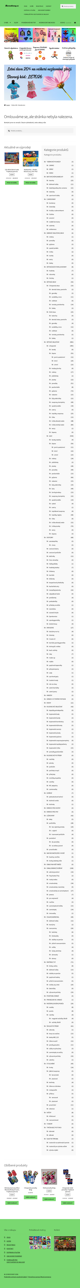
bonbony (52, 203)
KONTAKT (48, 6)
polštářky (52, 823)
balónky (54, 932)
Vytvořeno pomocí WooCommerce (39, 1277)
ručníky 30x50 (56, 1022)
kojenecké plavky (54, 733)
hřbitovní (52, 1116)
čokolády (52, 207)
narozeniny (53, 928)
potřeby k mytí (54, 770)
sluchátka (52, 609)
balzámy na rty (54, 631)
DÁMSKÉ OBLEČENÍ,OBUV (55, 233)
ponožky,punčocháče (56, 752)
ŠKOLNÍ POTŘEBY (53, 1026)
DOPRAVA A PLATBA (29, 10)
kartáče (51, 575)
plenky (51, 763)
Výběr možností (12, 1203)
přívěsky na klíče (54, 605)
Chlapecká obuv (54, 286)
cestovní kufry (54, 549)
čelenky (51, 635)
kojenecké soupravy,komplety (59, 740)
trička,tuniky (56, 526)
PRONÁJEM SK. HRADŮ (54, 1000)
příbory (51, 1094)
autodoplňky (53, 541)
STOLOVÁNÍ (51, 1064)
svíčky (54, 947)
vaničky (51, 782)
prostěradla (53, 849)
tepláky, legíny (56, 515)
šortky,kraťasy (56, 492)
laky (50, 654)
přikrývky (52, 774)
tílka (53, 417)
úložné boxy (53, 624)
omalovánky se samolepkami (59, 891)
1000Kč (51, 165)
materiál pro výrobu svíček (58, 1146)
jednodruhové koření (56, 797)
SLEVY (16, 23)
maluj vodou (53, 879)
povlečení (52, 838)
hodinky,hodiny (54, 567)
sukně (54, 504)
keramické (55, 1075)
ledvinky (52, 192)
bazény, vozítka (54, 857)
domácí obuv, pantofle (59, 289)
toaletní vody (53, 680)
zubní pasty (53, 692)
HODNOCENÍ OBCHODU (47, 23)
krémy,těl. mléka (54, 646)
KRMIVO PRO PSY (52, 812)
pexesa (51, 895)
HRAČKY (49, 695)
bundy (54, 349)
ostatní (51, 218)
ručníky (51, 1015)
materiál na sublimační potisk (59, 1143)
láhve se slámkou (55, 1086)
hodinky (51, 271)
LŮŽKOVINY (50, 816)
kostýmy (52, 925)
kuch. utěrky (53, 650)
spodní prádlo (53, 248)
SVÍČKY (49, 1112)
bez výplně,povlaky (58, 827)
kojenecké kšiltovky (55, 725)
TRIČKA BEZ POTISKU (54, 1127)
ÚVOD (25, 6)
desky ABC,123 (54, 1037)
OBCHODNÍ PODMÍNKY (44, 10)
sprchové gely (53, 676)
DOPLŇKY (50, 537)
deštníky (52, 556)
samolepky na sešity (56, 1052)
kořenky (52, 804)
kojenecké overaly (55, 729)
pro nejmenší (53, 898)
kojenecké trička (54, 748)
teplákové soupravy (58, 511)
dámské (51, 1131)
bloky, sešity (53, 966)
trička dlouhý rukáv (58, 421)
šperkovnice (53, 616)
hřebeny (52, 571)
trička (51, 252)
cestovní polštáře (55, 552)
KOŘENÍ (49, 793)
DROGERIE (50, 628)
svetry (54, 410)
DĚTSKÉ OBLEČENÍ (53, 342)
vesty (51, 259)
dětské (51, 1135)
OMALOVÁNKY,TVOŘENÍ (54, 868)
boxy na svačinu (54, 1034)
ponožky (52, 241)
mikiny (51, 237)
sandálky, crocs (57, 297)
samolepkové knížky (56, 906)
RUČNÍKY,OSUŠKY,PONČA (55, 1003)
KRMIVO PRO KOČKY (53, 808)
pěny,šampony (54, 669)
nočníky (51, 759)
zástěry (51, 1060)
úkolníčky (52, 988)
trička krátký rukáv (58, 425)
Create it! (52, 639)
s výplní (54, 831)
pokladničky (53, 601)
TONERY (49, 1124)
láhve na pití (53, 1041)
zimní (56, 365)
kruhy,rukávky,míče (55, 861)
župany (54, 432)
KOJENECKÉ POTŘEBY (54, 755)
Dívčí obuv (52, 312)
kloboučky (55, 936)
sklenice (52, 1109)
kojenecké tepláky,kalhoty (58, 744)
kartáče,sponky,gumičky (57, 643)
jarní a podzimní (59, 357)
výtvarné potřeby (55, 992)
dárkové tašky (53, 184)
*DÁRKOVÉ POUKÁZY (54, 162)
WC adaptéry (53, 786)
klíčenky (52, 579)
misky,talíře (53, 1090)
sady (50, 673)
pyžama (51, 244)
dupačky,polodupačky (56, 710)
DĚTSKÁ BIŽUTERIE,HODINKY (56, 267)
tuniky (51, 256)
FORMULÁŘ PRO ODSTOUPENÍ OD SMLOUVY (36, 14)
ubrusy (54, 958)
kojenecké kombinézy (56, 722)
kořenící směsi (54, 801)
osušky (51, 1007)
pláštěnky (55, 376)
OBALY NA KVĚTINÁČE (54, 864)
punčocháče (56, 387)
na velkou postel (57, 846)
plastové (55, 1079)
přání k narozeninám (59, 943)
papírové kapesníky (55, 665)
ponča (51, 1011)
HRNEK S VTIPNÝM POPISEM (56, 699)
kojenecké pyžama (55, 737)
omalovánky (53, 883)
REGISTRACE (39, 6)
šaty (53, 489)
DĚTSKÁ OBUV (51, 282)
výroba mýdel (53, 1150)
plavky (54, 380)
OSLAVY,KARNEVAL (53, 917)
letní (55, 361)
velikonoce (52, 229)
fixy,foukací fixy (54, 876)
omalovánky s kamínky (56, 887)
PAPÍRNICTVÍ (51, 962)
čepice (54, 353)
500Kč (51, 173)
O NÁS (6, 23)
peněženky (52, 598)
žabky (51, 263)
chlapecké (52, 346)
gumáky (54, 293)
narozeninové (53, 1120)
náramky (52, 274)
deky (50, 819)
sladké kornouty (54, 222)
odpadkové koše (54, 594)
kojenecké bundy (54, 718)
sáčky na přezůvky (55, 1049)
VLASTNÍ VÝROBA (52, 1139)
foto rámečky (53, 560)
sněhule (54, 301)
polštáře (52, 767)
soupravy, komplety (58, 402)
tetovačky (52, 913)
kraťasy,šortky (56, 368)
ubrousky (55, 955)
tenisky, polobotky (58, 304)
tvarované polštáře (58, 834)
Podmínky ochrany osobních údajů (15, 1277)
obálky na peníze (57, 940)
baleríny (54, 316)
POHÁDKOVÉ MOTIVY (28, 23)
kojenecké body (54, 714)
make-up (52, 658)
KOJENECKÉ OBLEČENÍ (54, 707)
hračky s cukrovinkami (56, 210)
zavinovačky (53, 789)
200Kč (51, 169)
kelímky (51, 1082)
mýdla (51, 661)
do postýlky (55, 842)
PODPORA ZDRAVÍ (53, 996)
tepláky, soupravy (57, 413)
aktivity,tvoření (54, 872)
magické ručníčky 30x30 (59, 1018)
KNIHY (49, 703)
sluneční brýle (53, 613)
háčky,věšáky (53, 564)
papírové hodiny (54, 977)
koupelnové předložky (56, 583)
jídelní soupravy (54, 1071)
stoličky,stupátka (55, 778)
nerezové (55, 1097)
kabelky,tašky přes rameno (58, 188)
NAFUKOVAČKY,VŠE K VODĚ (55, 853)
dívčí (50, 436)
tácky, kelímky (56, 951)
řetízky (51, 278)
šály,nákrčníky (56, 398)
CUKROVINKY (51, 199)
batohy (51, 180)
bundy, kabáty (56, 440)
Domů (8, 105)
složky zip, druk (54, 985)
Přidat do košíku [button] (12, 183)
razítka (51, 902)
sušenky (51, 226)
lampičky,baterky (55, 590)
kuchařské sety (54, 586)
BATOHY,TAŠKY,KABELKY (55, 177)
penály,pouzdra (54, 1045)
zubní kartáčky (54, 688)
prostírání (52, 1105)
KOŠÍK (31, 6)
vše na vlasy (53, 684)
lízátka (51, 214)
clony (53, 545)
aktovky (51, 1030)
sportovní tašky (54, 195)
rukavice (54, 395)
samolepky (52, 909)
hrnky (51, 1067)
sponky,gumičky (54, 620)
